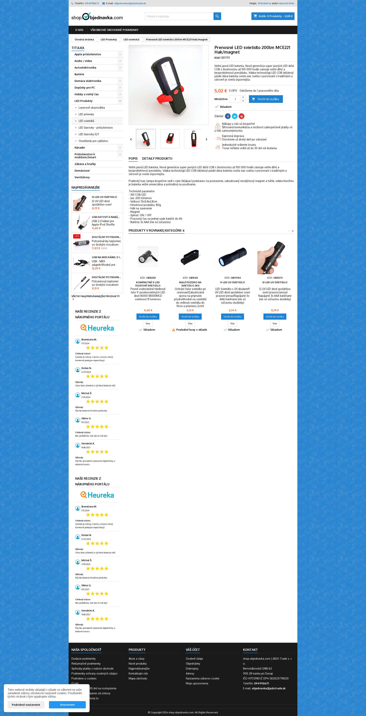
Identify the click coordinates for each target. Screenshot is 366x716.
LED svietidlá (86, 120)
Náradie (80, 147)
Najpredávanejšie (85, 187)
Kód (217, 57)
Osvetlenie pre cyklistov (93, 140)
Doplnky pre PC (85, 87)
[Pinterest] (241, 116)
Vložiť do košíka (265, 99)
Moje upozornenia (197, 683)
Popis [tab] (133, 158)
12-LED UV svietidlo (104, 196)
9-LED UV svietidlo (232, 282)
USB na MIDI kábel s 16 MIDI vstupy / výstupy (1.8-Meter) (106, 257)
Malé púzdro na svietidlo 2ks (190, 284)
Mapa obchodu (138, 678)
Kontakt (250, 650)
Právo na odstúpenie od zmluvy (90, 693)
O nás (79, 29)
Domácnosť (82, 170)
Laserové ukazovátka (92, 107)
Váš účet (193, 650)
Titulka (77, 48)
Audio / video (83, 60)
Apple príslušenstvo (88, 54)
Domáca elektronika (88, 80)
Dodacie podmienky (83, 658)
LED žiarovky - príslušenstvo (96, 127)
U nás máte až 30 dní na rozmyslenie (93, 688)
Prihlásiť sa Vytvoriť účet (276, 3)
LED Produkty (84, 100)
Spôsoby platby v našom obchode (92, 668)
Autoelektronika (85, 67)
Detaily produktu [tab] (157, 158)
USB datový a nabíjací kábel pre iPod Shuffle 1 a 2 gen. (106, 216)
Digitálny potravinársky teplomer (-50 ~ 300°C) (106, 236)
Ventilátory (82, 177)
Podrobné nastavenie (26, 704)
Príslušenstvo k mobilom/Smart (85, 156)
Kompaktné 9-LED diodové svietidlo (148, 284)
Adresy (190, 673)
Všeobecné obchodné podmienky (114, 29)
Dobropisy (192, 668)
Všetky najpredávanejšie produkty (95, 298)
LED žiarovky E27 (89, 134)
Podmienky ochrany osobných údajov (94, 673)
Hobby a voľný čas (87, 94)
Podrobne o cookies (83, 678)
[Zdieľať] (228, 116)
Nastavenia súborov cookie (202, 678)
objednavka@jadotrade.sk (130, 3)
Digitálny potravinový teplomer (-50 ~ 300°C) (106, 277)
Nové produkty (138, 663)
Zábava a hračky (85, 164)
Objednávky (193, 663)
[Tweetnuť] (235, 116)
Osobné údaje (194, 658)
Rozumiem (67, 704)
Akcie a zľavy (136, 658)
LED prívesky (86, 114)
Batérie (79, 74)
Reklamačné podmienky (86, 663)
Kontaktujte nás (138, 673)
